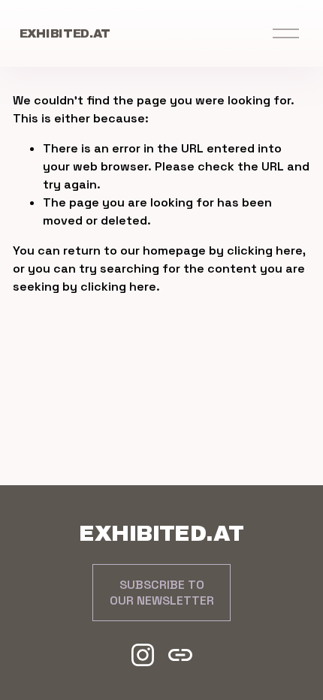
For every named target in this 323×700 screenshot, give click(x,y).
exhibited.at (65, 33)
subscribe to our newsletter (162, 592)
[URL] (180, 655)
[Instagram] (143, 655)
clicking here (265, 250)
